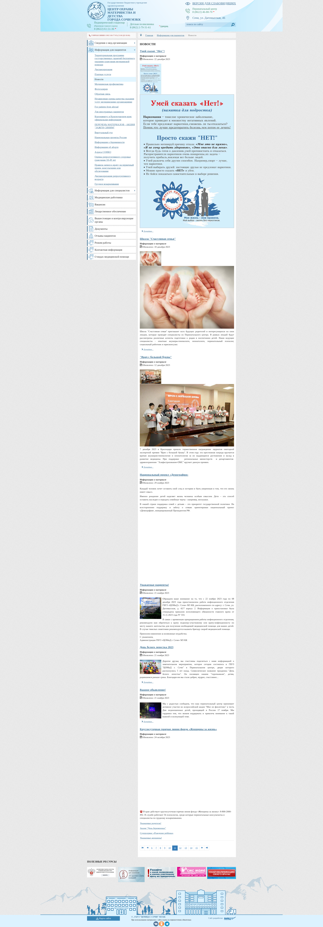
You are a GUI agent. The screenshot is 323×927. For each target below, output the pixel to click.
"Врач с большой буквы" (156, 357)
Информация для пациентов (110, 49)
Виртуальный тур (104, 132)
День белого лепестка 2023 (156, 647)
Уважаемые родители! (150, 823)
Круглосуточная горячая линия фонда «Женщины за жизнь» (178, 729)
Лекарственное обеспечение (110, 211)
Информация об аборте (106, 147)
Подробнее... (148, 231)
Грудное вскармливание (107, 184)
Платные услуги (103, 74)
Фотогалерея (101, 89)
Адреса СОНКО (103, 152)
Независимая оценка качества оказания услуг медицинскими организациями (114, 100)
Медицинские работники (109, 197)
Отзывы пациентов (105, 235)
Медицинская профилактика (109, 84)
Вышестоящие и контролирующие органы (114, 220)
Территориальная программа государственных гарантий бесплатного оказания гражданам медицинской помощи (115, 60)
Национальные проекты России (111, 137)
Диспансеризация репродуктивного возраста (113, 178)
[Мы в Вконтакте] (155, 924)
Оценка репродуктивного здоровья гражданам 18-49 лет (113, 158)
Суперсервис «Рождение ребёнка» (156, 833)
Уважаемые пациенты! (154, 584)
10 (169, 848)
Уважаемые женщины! (151, 838)
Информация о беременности (110, 142)
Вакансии (100, 204)
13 (186, 848)
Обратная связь (102, 94)
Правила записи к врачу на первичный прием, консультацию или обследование (114, 168)
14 (191, 848)
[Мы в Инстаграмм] (161, 924)
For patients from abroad (106, 106)
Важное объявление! (153, 689)
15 (196, 848)
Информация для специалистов (112, 190)
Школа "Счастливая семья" (158, 238)
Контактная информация (108, 249)
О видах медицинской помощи (112, 256)
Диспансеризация (103, 69)
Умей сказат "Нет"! (152, 51)
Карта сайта (105, 918)
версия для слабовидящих (214, 3)
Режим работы (103, 242)
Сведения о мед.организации (111, 42)
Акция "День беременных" (153, 828)
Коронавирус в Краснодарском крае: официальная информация (113, 118)
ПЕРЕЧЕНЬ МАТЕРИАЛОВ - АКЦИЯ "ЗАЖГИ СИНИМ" (115, 126)
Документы (101, 228)
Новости (99, 79)
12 (180, 848)
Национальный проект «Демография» (164, 474)
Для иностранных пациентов (109, 111)
